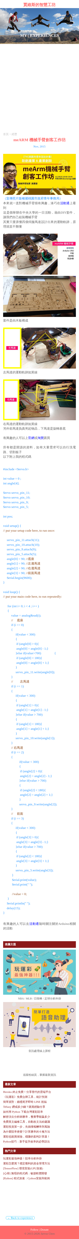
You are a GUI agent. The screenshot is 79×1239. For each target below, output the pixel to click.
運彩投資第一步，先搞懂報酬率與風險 (26, 1126)
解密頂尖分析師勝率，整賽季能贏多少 (26, 1116)
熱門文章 (10, 1150)
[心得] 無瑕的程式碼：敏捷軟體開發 (25, 1173)
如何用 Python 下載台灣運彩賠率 (23, 1111)
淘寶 (40, 438)
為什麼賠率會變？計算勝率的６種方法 (26, 1131)
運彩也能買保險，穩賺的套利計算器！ (26, 1136)
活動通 (65, 203)
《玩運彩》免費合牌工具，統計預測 (25, 1096)
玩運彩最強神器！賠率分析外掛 (22, 1158)
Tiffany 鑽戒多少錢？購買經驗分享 (24, 1106)
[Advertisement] (39, 85)
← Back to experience (20, 1217)
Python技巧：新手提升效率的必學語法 (26, 1141)
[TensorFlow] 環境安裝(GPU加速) (23, 1168)
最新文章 (10, 1084)
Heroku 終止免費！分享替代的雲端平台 (27, 1091)
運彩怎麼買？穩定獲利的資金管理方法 (26, 1163)
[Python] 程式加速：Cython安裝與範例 (26, 1178)
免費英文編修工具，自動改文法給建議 (26, 1121)
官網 (31, 438)
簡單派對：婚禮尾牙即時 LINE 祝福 (25, 1101)
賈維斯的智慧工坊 (39, 4)
